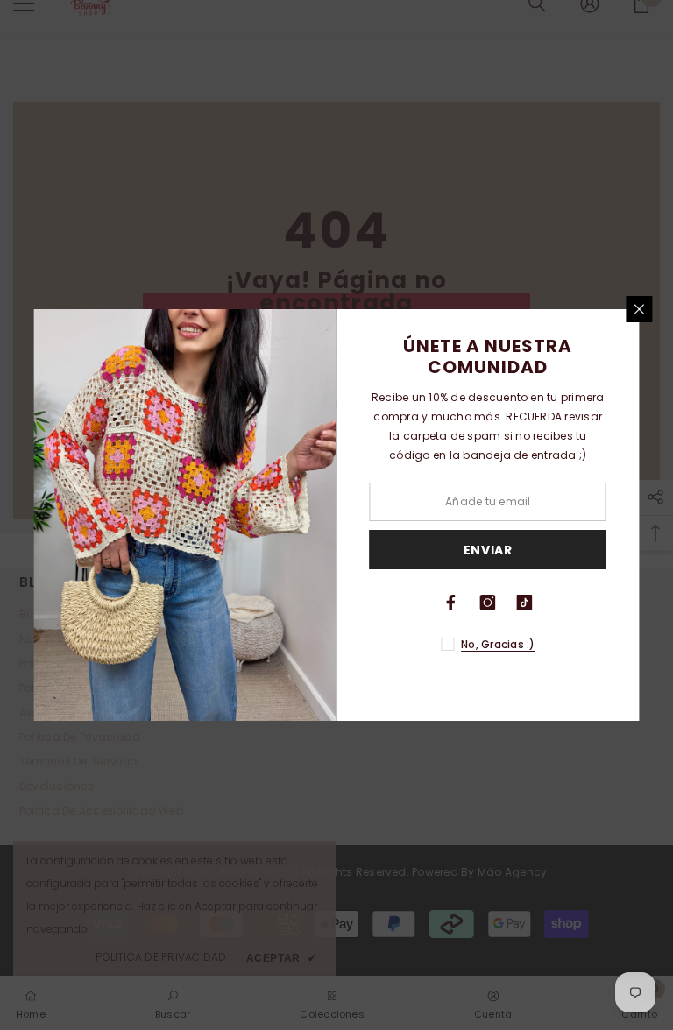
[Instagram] (488, 602)
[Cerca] (640, 309)
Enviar (488, 550)
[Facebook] (451, 602)
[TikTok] (525, 602)
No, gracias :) (498, 644)
